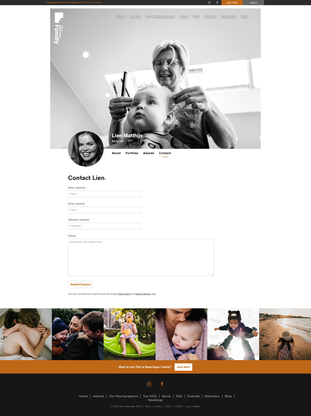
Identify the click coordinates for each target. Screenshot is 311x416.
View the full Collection (92, 2)
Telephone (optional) (78, 219)
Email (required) (76, 203)
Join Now (232, 2)
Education (228, 17)
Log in (253, 2)
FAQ (196, 17)
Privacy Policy (123, 294)
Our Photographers (160, 17)
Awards (135, 17)
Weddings (155, 400)
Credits (168, 406)
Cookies (157, 406)
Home (120, 17)
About (183, 17)
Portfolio (132, 153)
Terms (147, 406)
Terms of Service (142, 294)
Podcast (210, 17)
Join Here (183, 367)
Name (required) (76, 187)
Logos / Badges (192, 406)
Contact (165, 153)
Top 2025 (150, 396)
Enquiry (72, 235)
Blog (244, 17)
